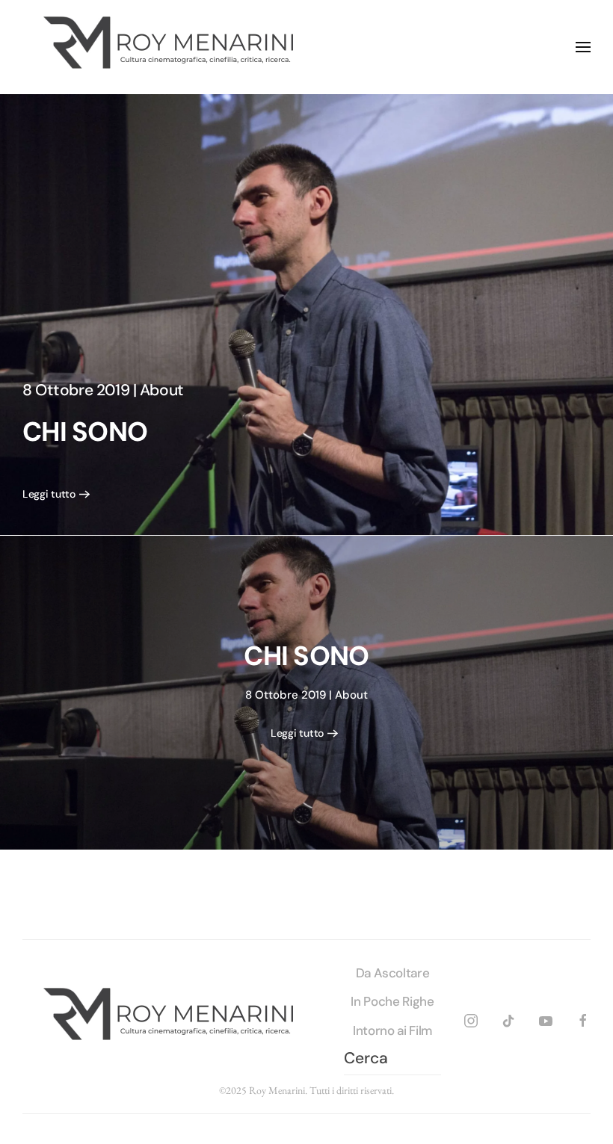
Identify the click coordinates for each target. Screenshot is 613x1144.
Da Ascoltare (393, 973)
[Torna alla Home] (171, 47)
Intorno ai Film (392, 1030)
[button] (583, 47)
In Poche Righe (392, 1001)
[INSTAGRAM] (470, 1019)
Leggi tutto (49, 494)
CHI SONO (84, 432)
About (162, 390)
